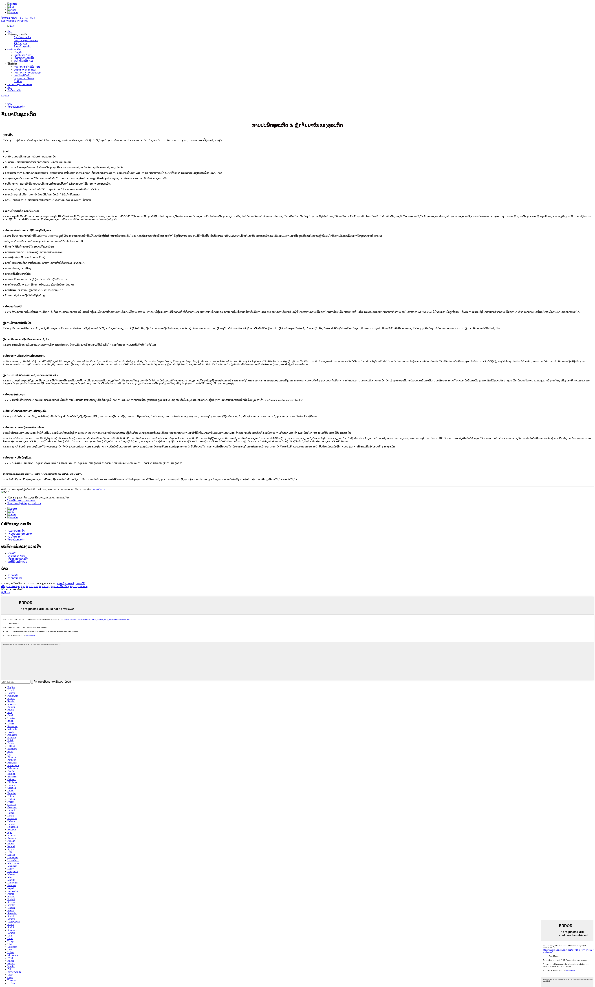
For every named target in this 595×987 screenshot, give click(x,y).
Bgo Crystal (32, 586)
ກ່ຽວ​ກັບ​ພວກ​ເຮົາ (22, 37)
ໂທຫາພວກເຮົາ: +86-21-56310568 (18, 18)
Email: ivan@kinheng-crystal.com (24, 503)
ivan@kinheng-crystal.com (14, 20)
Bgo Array (44, 586)
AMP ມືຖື (80, 583)
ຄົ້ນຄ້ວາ (18, 81)
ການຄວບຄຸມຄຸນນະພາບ (26, 40)
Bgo (23, 586)
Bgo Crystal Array (79, 586)
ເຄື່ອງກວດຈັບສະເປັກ (24, 58)
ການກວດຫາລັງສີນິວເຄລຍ (27, 66)
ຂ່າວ (9, 87)
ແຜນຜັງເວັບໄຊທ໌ (65, 583)
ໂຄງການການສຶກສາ (24, 78)
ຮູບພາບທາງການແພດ (25, 69)
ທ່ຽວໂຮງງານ (20, 43)
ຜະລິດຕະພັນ (14, 49)
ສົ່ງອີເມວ (5, 592)
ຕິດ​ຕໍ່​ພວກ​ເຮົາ (14, 90)
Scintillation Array (22, 55)
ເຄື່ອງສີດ (18, 52)
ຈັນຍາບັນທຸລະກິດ (22, 46)
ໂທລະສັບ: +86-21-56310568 (21, 500)
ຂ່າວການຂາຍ (14, 578)
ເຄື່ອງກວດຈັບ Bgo (10, 586)
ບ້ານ (9, 31)
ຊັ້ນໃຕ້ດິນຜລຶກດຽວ (23, 61)
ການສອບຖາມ (100, 489)
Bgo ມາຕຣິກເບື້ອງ (60, 586)
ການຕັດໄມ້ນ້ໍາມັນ (22, 75)
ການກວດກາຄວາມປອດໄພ (27, 72)
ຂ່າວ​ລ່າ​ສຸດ (12, 575)
